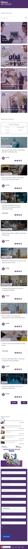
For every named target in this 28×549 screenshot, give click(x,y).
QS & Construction (6, 312)
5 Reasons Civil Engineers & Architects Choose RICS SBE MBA (14, 431)
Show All (7, 127)
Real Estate (4, 382)
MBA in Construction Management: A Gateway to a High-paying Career (14, 441)
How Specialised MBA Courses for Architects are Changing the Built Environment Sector (11, 207)
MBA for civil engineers (6, 146)
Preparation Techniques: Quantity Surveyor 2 (14, 420)
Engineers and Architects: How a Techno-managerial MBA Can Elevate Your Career (13, 426)
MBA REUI (21, 130)
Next (24, 402)
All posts (14, 402)
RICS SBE (7, 130)
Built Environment (20, 127)
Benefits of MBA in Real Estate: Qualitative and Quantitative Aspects (14, 436)
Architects (7, 132)
